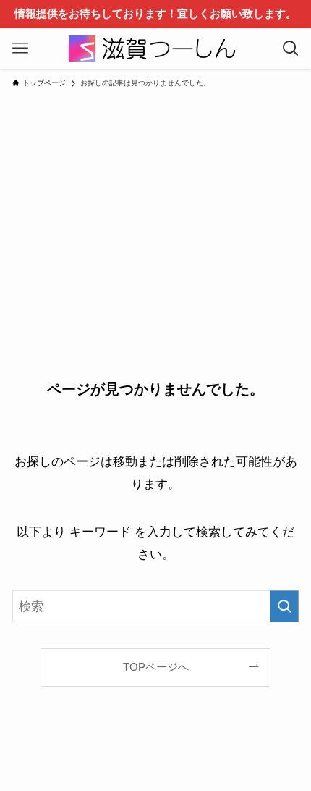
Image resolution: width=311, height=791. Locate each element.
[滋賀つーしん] (155, 48)
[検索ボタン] (290, 48)
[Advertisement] (155, 210)
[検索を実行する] (284, 606)
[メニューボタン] (20, 48)
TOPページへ (156, 667)
